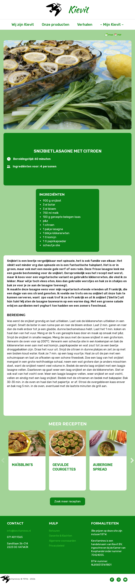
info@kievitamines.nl (19, 530)
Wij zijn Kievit (23, 24)
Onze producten (55, 24)
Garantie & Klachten (60, 535)
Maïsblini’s (22, 465)
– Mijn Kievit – (112, 24)
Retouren (54, 530)
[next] (132, 460)
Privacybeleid (56, 545)
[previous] (3, 460)
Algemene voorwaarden (62, 540)
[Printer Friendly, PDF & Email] (113, 34)
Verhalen (84, 24)
